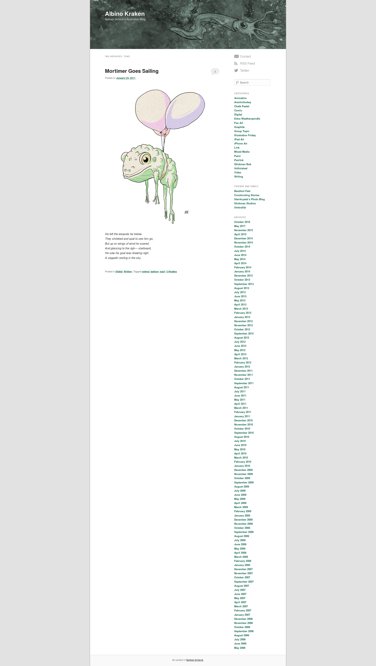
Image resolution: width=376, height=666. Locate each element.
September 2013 (244, 284)
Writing (128, 271)
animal (145, 271)
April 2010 (240, 453)
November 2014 (243, 242)
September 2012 (244, 333)
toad (162, 271)
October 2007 (242, 577)
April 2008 (240, 552)
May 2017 (239, 226)
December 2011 (243, 370)
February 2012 (242, 362)
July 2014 (240, 251)
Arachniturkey (242, 102)
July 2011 (240, 391)
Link (237, 147)
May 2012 (239, 350)
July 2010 (240, 441)
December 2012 (243, 321)
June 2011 (240, 395)
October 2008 (242, 528)
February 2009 (242, 511)
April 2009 (240, 503)
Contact (245, 56)
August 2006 (241, 635)
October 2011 (242, 379)
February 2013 (242, 313)
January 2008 (242, 565)
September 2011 (244, 383)
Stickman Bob (242, 164)
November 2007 (243, 573)
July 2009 (240, 490)
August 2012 (241, 337)
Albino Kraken (125, 13)
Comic (238, 110)
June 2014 (240, 255)
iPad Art (239, 139)
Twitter (244, 70)
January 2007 (242, 614)
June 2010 (240, 445)
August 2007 (241, 586)
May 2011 (239, 399)
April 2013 (240, 304)
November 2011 (243, 375)
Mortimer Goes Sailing (132, 70)
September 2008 (244, 532)
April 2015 (240, 234)
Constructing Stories (246, 195)
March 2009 (241, 507)
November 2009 (243, 474)
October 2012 (242, 329)
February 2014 (242, 267)
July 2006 (240, 639)
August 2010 (241, 437)
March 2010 (241, 457)
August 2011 (241, 387)
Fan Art (238, 123)
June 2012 (240, 346)
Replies (171, 271)
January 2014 (242, 271)
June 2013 (240, 296)
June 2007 (240, 594)
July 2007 (240, 590)
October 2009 (242, 478)
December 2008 (243, 519)
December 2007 (243, 569)
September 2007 (244, 581)
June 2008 (240, 544)
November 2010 (243, 424)
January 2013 (242, 317)
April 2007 (240, 602)
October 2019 (242, 222)
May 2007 (239, 598)
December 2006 (243, 619)
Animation (240, 98)
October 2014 (242, 246)
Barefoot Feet (242, 191)
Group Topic (241, 131)
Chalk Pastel (241, 106)
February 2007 (242, 610)
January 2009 (242, 515)
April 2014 (240, 263)
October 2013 (242, 279)
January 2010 (242, 466)
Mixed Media (241, 151)
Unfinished (240, 168)
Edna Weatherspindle (247, 118)
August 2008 (241, 536)
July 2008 (240, 540)
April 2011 (240, 404)
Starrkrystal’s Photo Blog (249, 199)
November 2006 (243, 623)
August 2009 (241, 486)
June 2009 (240, 495)
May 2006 (239, 648)
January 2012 (242, 366)
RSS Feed (247, 63)
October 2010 (242, 428)
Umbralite (240, 207)
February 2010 (242, 461)
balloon (155, 271)
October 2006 (242, 627)
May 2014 (239, 259)
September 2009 (244, 482)
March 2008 (241, 557)
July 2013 (240, 292)
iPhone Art (240, 143)
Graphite (239, 127)
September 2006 (244, 631)
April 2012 (240, 354)
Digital (119, 271)
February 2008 (242, 561)
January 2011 (242, 416)
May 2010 (239, 449)
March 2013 (241, 308)
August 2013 (241, 288)
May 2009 (239, 499)
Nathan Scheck (194, 660)
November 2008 (243, 523)
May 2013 (239, 300)
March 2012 (241, 358)
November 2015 (243, 230)
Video (237, 172)
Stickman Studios (245, 203)
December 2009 (243, 470)
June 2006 (240, 643)
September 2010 (244, 432)
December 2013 (243, 275)
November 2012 (243, 325)
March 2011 (241, 408)
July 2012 (240, 341)
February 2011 (242, 412)
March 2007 (241, 606)
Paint (237, 156)
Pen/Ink (238, 160)
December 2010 (243, 420)
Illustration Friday (245, 135)
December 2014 (243, 238)
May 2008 (239, 548)
